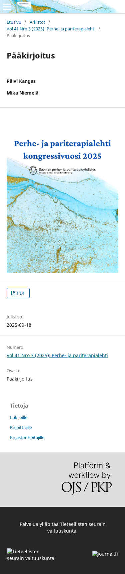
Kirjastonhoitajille (27, 437)
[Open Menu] (6, 6)
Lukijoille (18, 417)
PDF (20, 293)
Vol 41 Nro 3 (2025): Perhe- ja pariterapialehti (51, 29)
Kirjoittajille (21, 427)
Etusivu (14, 22)
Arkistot (37, 22)
